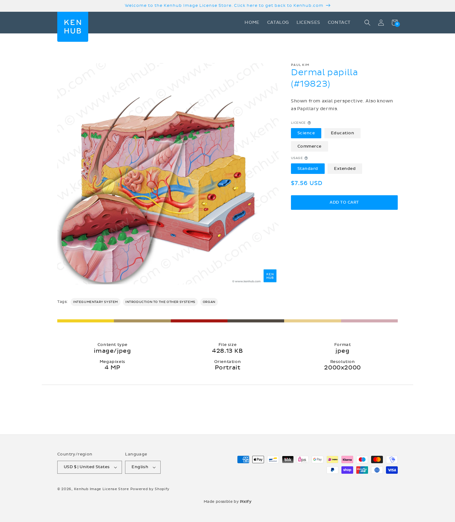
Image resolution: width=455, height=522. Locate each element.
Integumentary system (95, 302)
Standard (307, 168)
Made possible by (228, 501)
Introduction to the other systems (160, 302)
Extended (345, 168)
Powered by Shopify (150, 489)
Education (342, 132)
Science (306, 132)
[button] (367, 22)
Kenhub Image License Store (101, 489)
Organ (209, 302)
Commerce (309, 146)
